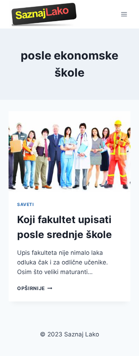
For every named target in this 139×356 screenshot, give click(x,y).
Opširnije (34, 288)
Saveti (25, 204)
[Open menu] (123, 14)
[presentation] (69, 151)
